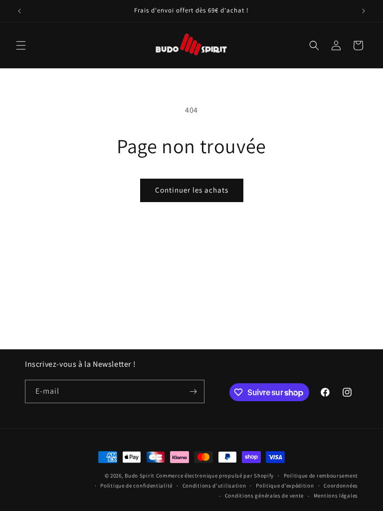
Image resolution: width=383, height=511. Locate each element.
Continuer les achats (191, 190)
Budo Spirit (140, 475)
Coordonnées (341, 485)
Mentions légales (336, 495)
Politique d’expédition (285, 485)
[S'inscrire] (193, 391)
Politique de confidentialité (136, 485)
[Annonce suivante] (364, 11)
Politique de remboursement (321, 475)
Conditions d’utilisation (214, 485)
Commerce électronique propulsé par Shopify (215, 475)
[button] (21, 45)
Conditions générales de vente (264, 495)
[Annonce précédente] (19, 11)
